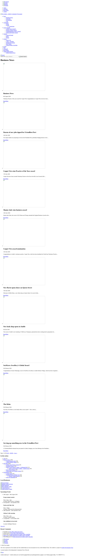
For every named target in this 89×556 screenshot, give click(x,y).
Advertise (5, 9)
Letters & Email (9, 35)
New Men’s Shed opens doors (16, 531)
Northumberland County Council (13, 31)
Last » (15, 453)
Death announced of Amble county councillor (20, 534)
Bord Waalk (8, 44)
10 (10, 453)
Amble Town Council (11, 29)
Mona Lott (5, 535)
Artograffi (5, 49)
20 (11, 453)
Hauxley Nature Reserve (14, 476)
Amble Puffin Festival (8, 51)
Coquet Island (9, 473)
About (4, 7)
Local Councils (6, 27)
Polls (4, 47)
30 (12, 453)
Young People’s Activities (11, 45)
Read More (5, 101)
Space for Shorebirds (10, 477)
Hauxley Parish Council (11, 30)
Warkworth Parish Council (12, 32)
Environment (9, 20)
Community (6, 22)
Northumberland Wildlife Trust (13, 474)
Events (4, 46)
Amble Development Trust (67, 547)
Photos (7, 37)
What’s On (8, 40)
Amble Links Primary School (12, 464)
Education (8, 18)
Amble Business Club (11, 461)
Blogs (7, 36)
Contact (5, 11)
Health (7, 25)
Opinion (5, 34)
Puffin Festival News (10, 52)
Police (7, 23)
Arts (7, 21)
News (4, 16)
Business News (9, 17)
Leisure (5, 39)
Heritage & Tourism (10, 42)
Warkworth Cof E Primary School (13, 471)
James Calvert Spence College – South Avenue (19, 468)
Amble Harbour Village (11, 462)
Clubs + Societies (10, 41)
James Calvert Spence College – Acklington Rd (16, 467)
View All (3, 526)
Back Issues (6, 10)
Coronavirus (11, 26)
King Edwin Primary (10, 469)
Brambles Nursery (10, 466)
